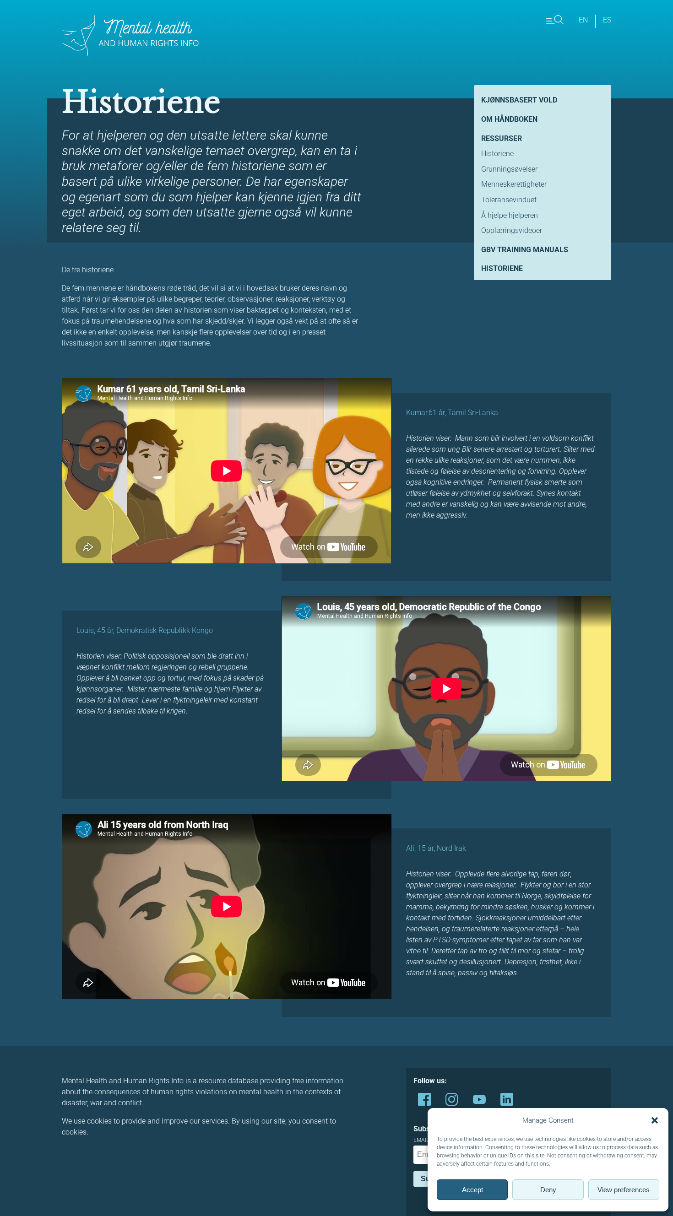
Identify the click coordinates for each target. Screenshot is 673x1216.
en (583, 20)
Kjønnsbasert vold (519, 100)
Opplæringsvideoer (511, 230)
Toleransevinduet (509, 199)
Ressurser (501, 138)
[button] (654, 1120)
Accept (472, 1190)
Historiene (497, 153)
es (607, 20)
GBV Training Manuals (524, 249)
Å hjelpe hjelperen (509, 215)
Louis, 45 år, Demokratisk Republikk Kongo (144, 630)
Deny (548, 1190)
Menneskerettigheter (514, 184)
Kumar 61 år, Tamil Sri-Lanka (452, 412)
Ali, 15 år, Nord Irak (436, 848)
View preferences (623, 1190)
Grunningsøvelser (509, 169)
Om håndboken (509, 119)
